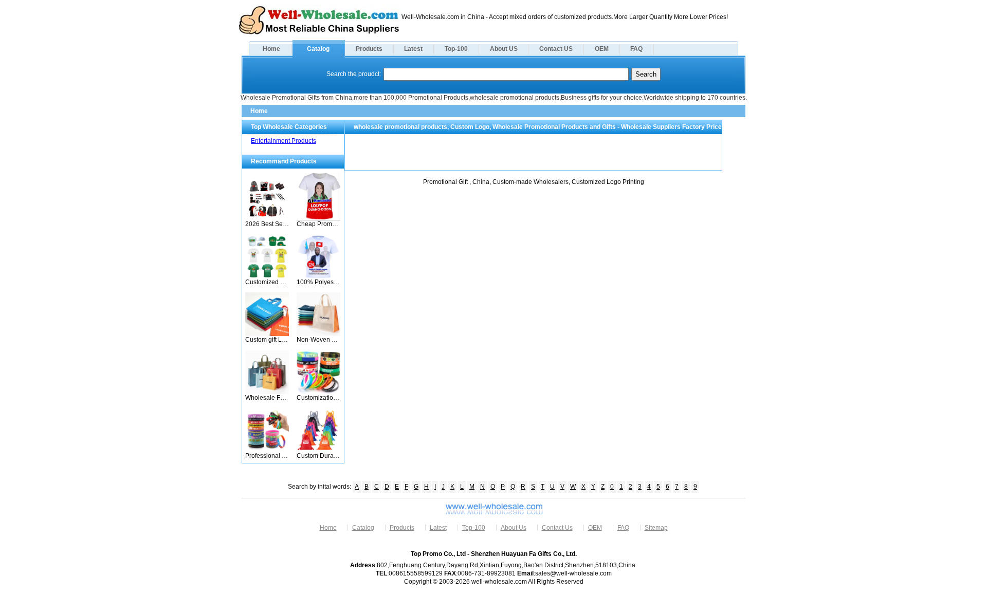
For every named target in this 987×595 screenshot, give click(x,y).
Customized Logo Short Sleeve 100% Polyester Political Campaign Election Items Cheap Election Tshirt (267, 282)
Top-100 (456, 48)
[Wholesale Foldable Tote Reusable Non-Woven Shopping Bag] (267, 392)
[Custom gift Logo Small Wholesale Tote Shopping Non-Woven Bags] (267, 334)
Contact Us (557, 528)
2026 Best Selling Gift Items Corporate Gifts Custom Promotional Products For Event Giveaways (267, 224)
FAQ (636, 48)
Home (271, 48)
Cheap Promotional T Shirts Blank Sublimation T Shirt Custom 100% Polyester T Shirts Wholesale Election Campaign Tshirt (318, 224)
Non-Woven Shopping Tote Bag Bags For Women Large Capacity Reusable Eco (318, 339)
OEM (602, 48)
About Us (513, 528)
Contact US (556, 48)
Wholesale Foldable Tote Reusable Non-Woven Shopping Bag (267, 397)
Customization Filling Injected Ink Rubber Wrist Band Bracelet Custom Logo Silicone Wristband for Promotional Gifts (318, 397)
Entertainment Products (283, 140)
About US (504, 48)
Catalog (318, 48)
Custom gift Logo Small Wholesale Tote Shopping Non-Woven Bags (267, 339)
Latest (413, 48)
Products (369, 48)
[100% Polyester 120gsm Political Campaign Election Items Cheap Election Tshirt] (318, 276)
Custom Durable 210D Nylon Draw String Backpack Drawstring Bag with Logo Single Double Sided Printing (318, 455)
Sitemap (656, 528)
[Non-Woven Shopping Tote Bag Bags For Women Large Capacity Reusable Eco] (318, 334)
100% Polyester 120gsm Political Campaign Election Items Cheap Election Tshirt (318, 282)
